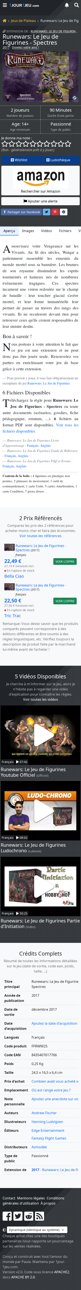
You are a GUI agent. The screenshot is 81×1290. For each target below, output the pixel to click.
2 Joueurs (20, 110)
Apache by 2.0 (23, 1277)
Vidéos (46, 230)
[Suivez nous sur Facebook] (7, 1218)
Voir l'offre (65, 561)
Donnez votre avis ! (25, 47)
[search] (76, 5)
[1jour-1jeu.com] (34, 5)
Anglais (45, 445)
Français (32, 445)
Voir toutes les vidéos (40, 699)
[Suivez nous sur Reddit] (28, 1218)
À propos (48, 1203)
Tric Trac (12, 615)
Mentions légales (31, 1198)
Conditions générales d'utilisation (33, 1201)
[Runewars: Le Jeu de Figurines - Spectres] (40, 76)
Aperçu (9, 230)
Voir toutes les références (40, 535)
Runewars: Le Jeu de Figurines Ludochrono (33, 848)
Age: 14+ (20, 124)
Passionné (61, 124)
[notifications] (66, 5)
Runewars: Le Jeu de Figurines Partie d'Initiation (40, 923)
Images (28, 230)
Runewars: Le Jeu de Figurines (55, 31)
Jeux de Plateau (23, 20)
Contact (9, 1198)
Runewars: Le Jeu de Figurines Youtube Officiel (33, 772)
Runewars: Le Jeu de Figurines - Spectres (31, 39)
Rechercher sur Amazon (40, 191)
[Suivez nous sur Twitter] (17, 1218)
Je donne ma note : (16, 138)
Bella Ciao (14, 576)
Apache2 (61, 1272)
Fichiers (65, 230)
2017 (6, 47)
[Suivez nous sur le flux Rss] (39, 1218)
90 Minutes (61, 110)
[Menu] (5, 5)
